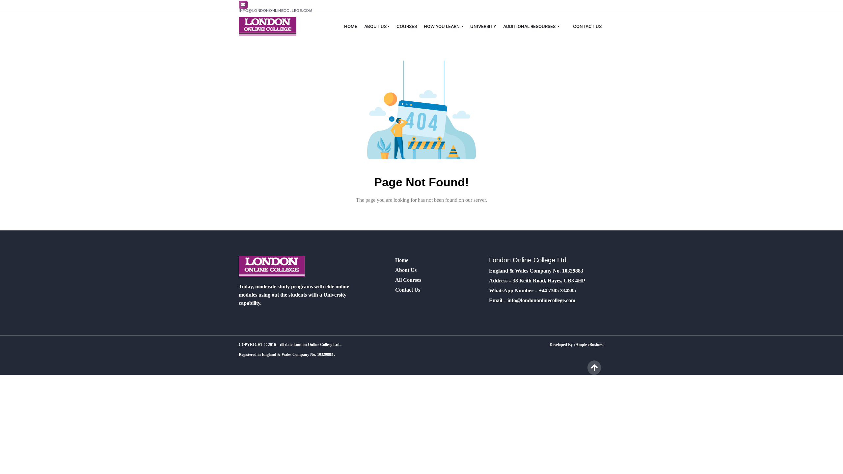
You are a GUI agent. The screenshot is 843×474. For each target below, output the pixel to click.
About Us (406, 270)
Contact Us (407, 290)
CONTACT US (587, 26)
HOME (350, 26)
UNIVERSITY (483, 26)
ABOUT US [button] (375, 26)
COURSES (406, 26)
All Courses (408, 280)
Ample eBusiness (590, 344)
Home (401, 260)
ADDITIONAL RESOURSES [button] (530, 26)
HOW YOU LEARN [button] (442, 26)
